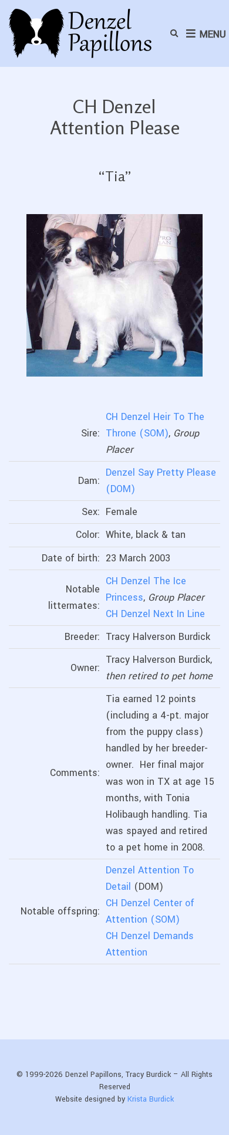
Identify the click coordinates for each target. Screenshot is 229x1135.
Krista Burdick (150, 1099)
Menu (211, 34)
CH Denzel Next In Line (155, 614)
